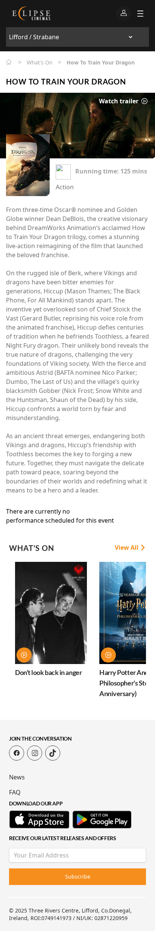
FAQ (15, 792)
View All (127, 547)
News (17, 777)
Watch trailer (119, 101)
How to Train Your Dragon (66, 81)
